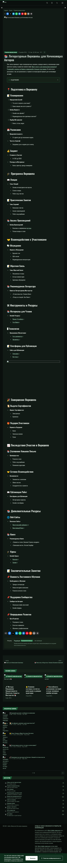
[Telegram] (13, 13)
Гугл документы (17, 336)
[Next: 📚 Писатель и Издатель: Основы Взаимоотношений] (65, 8)
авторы (29, 228)
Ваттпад (15, 357)
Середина (15, 354)
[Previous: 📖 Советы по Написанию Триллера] (1, 8)
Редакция (17, 641)
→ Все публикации (38, 640)
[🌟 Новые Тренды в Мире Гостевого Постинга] (5, 738)
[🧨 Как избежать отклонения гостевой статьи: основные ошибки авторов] (54, 679)
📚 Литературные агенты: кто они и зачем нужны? (22, 745)
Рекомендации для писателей (14, 793)
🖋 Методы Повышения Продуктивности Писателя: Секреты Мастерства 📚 (12, 691)
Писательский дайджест (20, 525)
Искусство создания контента (14, 796)
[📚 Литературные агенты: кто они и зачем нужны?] (5, 749)
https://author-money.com (54, 830)
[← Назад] (4, 773)
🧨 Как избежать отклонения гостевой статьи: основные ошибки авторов (53, 690)
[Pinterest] (22, 13)
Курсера (15, 559)
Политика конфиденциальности (52, 858)
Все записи (9, 814)
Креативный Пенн (18, 528)
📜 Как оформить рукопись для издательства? (22, 723)
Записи (10, 10)
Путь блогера (10, 789)
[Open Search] (47, 3)
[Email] (28, 13)
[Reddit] (25, 13)
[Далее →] (62, 773)
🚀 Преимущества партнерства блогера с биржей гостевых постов (27, 757)
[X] (10, 13)
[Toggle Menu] (62, 3)
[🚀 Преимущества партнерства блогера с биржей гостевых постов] (5, 762)
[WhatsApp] (16, 13)
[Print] (31, 13)
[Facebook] (7, 13)
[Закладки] (51, 2)
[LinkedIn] (19, 13)
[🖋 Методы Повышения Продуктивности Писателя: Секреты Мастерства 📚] (13, 679)
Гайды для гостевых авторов (14, 782)
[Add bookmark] (44, 52)
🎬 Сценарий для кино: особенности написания (22, 713)
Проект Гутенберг (18, 319)
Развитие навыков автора (19, 10)
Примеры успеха (11, 803)
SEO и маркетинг (11, 810)
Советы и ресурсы (11, 800)
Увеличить (16, 339)
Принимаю (32, 858)
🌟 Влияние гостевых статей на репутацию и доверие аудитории (33, 690)
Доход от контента (11, 807)
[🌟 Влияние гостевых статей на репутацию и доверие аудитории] (33, 679)
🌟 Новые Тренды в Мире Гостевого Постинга (21, 733)
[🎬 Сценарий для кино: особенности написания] (5, 716)
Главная (6, 10)
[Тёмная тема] (57, 2)
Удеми (14, 562)
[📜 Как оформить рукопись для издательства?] (5, 726)
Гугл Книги (16, 322)
